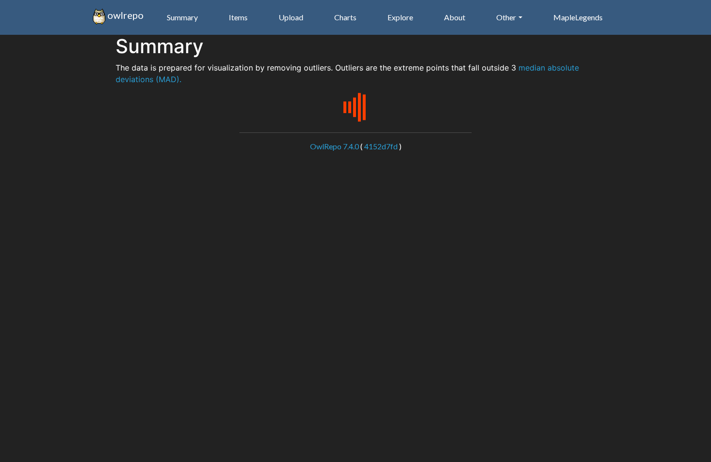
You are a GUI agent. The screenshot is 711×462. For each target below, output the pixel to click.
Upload (291, 17)
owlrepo (124, 15)
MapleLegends (578, 17)
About (454, 17)
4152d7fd (381, 146)
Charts (345, 17)
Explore (400, 17)
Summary (182, 17)
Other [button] (506, 17)
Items (238, 17)
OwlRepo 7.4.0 (334, 146)
